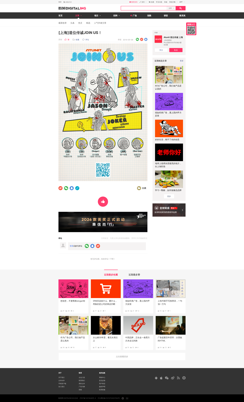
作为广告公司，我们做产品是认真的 (168, 87)
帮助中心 (102, 377)
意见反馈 (102, 380)
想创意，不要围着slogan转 (72, 301)
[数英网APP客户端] (191, 28)
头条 (72, 23)
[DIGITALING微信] (167, 377)
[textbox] (144, 8)
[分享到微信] (137, 39)
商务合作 (82, 383)
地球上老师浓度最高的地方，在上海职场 (168, 165)
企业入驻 (82, 377)
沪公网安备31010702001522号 (109, 398)
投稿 (80, 390)
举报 (119, 39)
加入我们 (61, 387)
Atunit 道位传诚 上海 (173, 37)
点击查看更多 (122, 356)
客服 (165, 2)
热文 (80, 23)
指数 (149, 15)
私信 (176, 50)
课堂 (166, 15)
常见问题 (159, 2)
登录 (60, 2)
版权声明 (102, 387)
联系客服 (102, 390)
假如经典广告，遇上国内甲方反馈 (168, 114)
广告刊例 (82, 387)
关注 (161, 50)
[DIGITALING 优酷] (184, 377)
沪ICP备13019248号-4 (88, 398)
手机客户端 (62, 383)
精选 (88, 23)
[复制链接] (77, 188)
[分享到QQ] (145, 39)
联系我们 (82, 380)
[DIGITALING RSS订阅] (178, 377)
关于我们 (61, 377)
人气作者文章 (100, 23)
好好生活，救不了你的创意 (167, 139)
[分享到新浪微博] (141, 39)
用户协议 (102, 383)
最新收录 (62, 23)
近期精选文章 (161, 60)
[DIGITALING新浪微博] (172, 377)
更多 (182, 61)
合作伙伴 (61, 380)
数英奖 (182, 15)
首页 (60, 15)
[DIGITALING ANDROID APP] (156, 377)
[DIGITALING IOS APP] (161, 377)
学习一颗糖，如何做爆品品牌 (168, 190)
